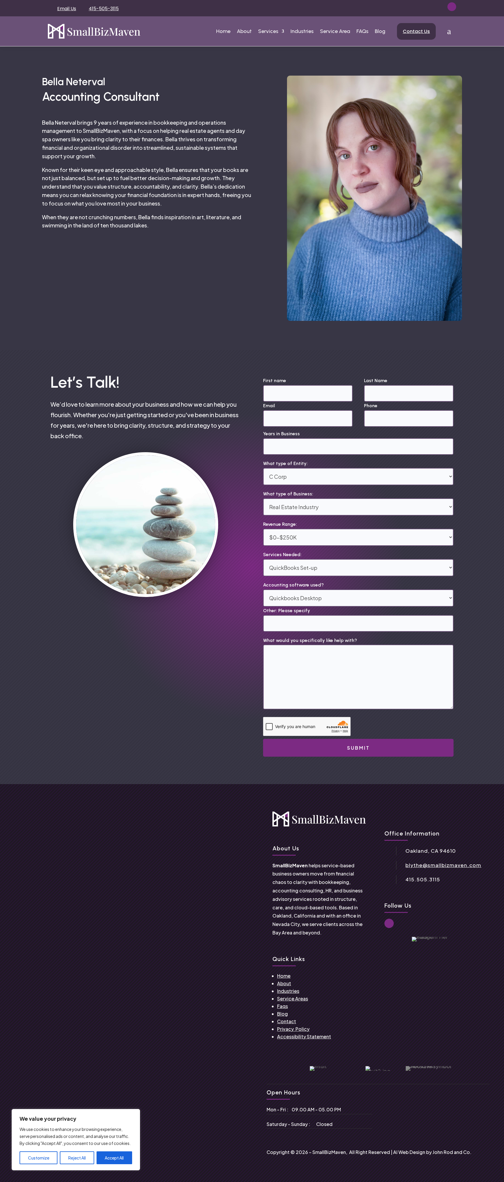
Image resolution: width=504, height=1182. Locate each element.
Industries (302, 31)
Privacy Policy (293, 1029)
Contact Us (416, 31)
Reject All (77, 1157)
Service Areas (292, 998)
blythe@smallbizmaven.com (443, 865)
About (244, 31)
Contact (286, 1021)
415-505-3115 (104, 8)
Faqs (282, 1006)
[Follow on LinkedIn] (451, 6)
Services (268, 31)
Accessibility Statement (304, 1036)
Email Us (66, 8)
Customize (38, 1157)
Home (223, 31)
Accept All (114, 1157)
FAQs (362, 31)
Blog (380, 31)
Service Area (335, 31)
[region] (76, 1139)
